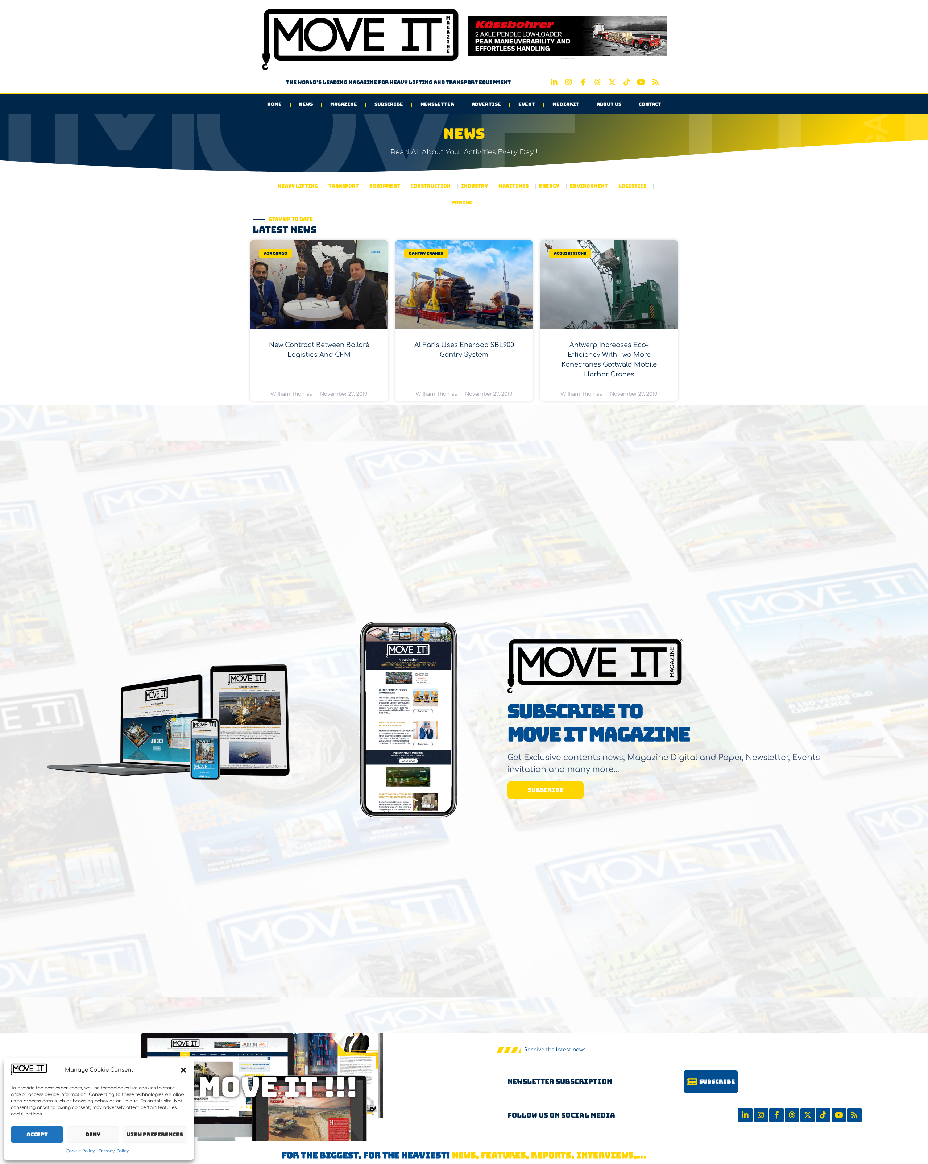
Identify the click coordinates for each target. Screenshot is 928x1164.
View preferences (155, 1134)
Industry (474, 186)
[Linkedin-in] (554, 82)
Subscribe (388, 104)
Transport (343, 186)
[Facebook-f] (583, 82)
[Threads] (598, 82)
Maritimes (513, 186)
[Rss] (656, 82)
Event (526, 104)
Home (274, 104)
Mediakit (565, 104)
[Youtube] (641, 82)
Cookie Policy (80, 1150)
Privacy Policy (114, 1150)
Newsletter (437, 104)
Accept (37, 1134)
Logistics (632, 186)
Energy (549, 186)
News (306, 104)
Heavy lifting (298, 186)
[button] (183, 1070)
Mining (462, 203)
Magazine (343, 104)
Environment (589, 186)
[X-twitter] (612, 82)
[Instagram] (569, 82)
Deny (93, 1134)
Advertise (486, 104)
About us (609, 104)
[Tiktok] (627, 82)
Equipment (384, 186)
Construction (431, 186)
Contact (650, 104)
